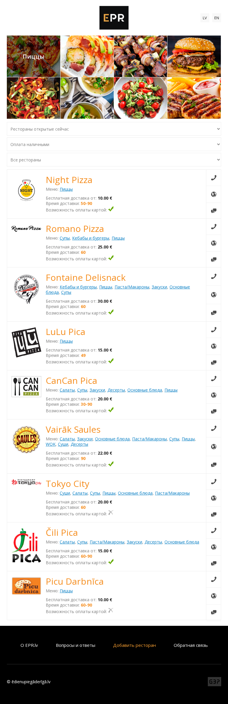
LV (205, 17)
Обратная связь (191, 645)
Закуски (159, 287)
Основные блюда (144, 390)
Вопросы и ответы (75, 645)
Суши (63, 444)
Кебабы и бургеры (90, 238)
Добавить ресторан (134, 645)
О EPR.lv (29, 645)
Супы (65, 238)
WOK (51, 444)
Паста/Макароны (132, 287)
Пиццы (66, 189)
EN (216, 17)
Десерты (116, 390)
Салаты (67, 390)
